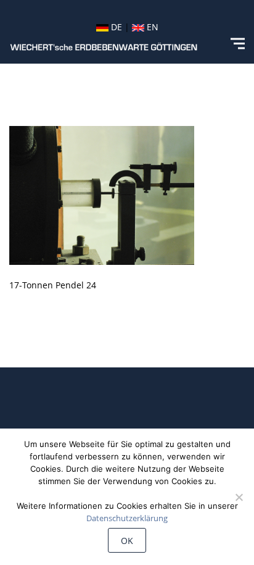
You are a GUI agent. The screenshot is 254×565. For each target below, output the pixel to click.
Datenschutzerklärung (127, 518)
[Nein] (238, 497)
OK (127, 540)
